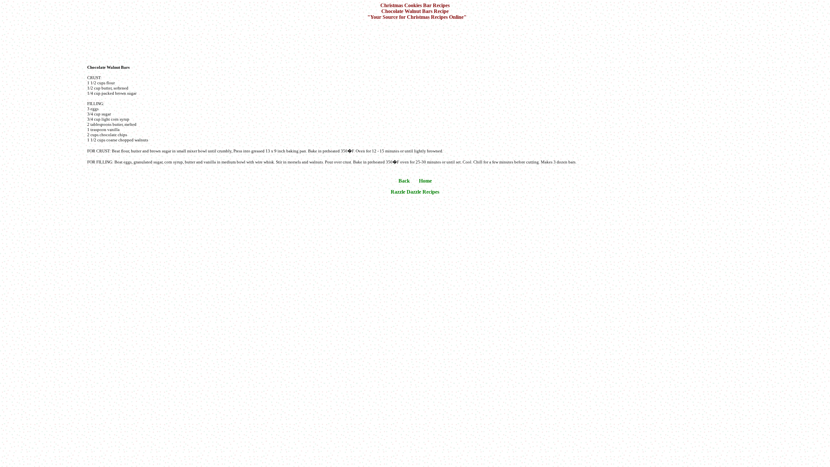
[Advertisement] (416, 41)
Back (404, 181)
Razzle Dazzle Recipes (415, 192)
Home (425, 181)
